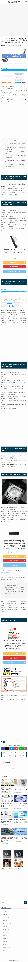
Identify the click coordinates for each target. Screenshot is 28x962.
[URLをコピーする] (25, 748)
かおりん (14, 768)
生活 (5, 935)
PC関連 (6, 938)
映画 (5, 920)
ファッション (7, 923)
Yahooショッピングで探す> (14, 271)
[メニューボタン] (2, 2)
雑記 (4, 45)
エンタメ (6, 929)
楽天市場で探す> (14, 266)
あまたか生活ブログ (14, 2)
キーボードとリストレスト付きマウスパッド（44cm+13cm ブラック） (14, 252)
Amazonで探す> (14, 262)
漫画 (5, 926)
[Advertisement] (14, 20)
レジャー (6, 917)
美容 (5, 941)
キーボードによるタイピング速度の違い (14, 164)
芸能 (5, 914)
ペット (5, 932)
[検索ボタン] (26, 2)
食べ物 (5, 944)
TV (4, 911)
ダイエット (6, 947)
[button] (3, 748)
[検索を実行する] (25, 902)
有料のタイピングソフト (10, 166)
